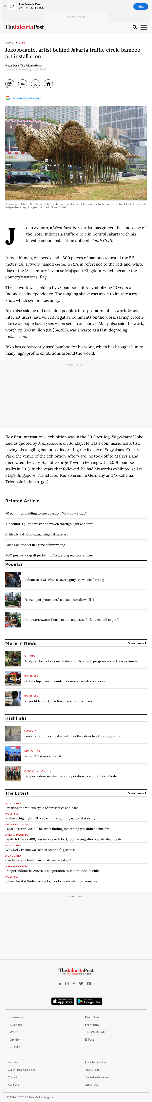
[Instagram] (67, 983)
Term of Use (91, 1084)
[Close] (5, 6)
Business (16, 1024)
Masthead (13, 1062)
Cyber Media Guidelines (21, 1069)
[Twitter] (81, 983)
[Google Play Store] (89, 1001)
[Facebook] (74, 983)
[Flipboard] (89, 983)
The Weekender (96, 1032)
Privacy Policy (92, 1069)
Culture (15, 1047)
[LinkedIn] (59, 983)
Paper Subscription (95, 1062)
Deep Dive (92, 1017)
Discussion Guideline (96, 1077)
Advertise (13, 1084)
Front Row (92, 1024)
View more (136, 643)
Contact (12, 1077)
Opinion (15, 1039)
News (9, 42)
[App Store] (63, 1001)
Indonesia (16, 1017)
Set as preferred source (26, 98)
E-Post (89, 1039)
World (14, 1032)
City (22, 42)
